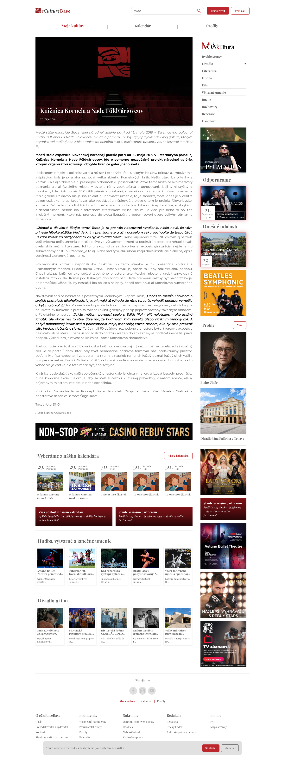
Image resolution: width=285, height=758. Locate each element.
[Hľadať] (199, 11)
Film (204, 85)
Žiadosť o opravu (133, 737)
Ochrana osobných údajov (138, 722)
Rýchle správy (211, 56)
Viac (239, 325)
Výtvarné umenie (213, 92)
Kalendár (143, 25)
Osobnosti (208, 121)
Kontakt (40, 732)
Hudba (206, 78)
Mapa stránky (218, 727)
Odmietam (230, 748)
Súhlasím (210, 748)
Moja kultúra (73, 25)
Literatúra (208, 71)
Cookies (128, 727)
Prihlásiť (240, 11)
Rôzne (205, 99)
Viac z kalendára (178, 455)
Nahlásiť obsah (132, 732)
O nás (38, 722)
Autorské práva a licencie (182, 732)
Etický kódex (174, 727)
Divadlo (206, 64)
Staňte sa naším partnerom (51, 737)
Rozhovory (208, 107)
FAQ (212, 722)
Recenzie (207, 114)
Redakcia (172, 722)
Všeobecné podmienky (92, 722)
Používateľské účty (90, 727)
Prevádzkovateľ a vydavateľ (51, 727)
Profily (212, 25)
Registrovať (218, 11)
